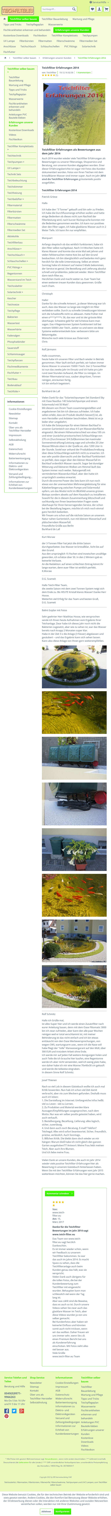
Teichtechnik (14, 155)
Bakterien (12, 317)
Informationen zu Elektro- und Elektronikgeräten (18, 466)
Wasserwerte (16, 99)
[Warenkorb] (106, 9)
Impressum (15, 435)
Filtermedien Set (16, 230)
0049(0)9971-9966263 (12, 1395)
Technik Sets (14, 174)
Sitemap (13, 418)
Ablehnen (46, 1511)
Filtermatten (14, 217)
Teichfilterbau (15, 242)
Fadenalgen (13, 335)
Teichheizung (14, 192)
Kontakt (13, 422)
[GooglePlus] (22, 1412)
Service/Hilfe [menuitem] (99, 2)
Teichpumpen (15, 161)
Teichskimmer (15, 186)
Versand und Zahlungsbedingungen (21, 475)
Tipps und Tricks (18, 89)
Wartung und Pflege (20, 85)
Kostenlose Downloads (21, 130)
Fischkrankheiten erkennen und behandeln (18, 107)
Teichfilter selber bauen (21, 68)
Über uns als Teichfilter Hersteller (20, 429)
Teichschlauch (15, 255)
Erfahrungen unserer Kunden (21, 124)
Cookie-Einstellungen (20, 409)
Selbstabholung (17, 439)
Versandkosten (51, 1459)
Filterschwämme (16, 223)
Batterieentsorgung (19, 458)
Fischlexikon (15, 139)
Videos (12, 134)
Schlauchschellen (17, 261)
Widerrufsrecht (17, 453)
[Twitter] (15, 1412)
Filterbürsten (14, 211)
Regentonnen (14, 273)
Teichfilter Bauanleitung (16, 79)
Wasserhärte (14, 329)
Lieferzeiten (24, 1462)
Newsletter (15, 413)
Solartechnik (14, 292)
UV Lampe (13, 168)
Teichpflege (13, 310)
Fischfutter (13, 372)
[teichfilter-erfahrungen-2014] (74, 114)
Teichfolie (12, 391)
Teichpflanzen (15, 360)
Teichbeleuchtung (17, 180)
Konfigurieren (62, 1511)
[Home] (4, 19)
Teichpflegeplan (17, 94)
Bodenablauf (14, 385)
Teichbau (12, 379)
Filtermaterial (14, 205)
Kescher (11, 298)
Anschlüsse (13, 248)
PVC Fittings (14, 267)
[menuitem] (59, 9)
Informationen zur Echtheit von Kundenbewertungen (20, 485)
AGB (11, 444)
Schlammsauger (16, 354)
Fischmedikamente (17, 366)
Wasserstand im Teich (19, 279)
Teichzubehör (14, 286)
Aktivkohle (13, 236)
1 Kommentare (83, 72)
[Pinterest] (7, 1417)
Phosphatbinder (16, 341)
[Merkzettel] (92, 9)
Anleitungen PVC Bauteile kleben (18, 116)
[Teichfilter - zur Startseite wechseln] (17, 10)
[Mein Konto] (99, 9)
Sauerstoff (13, 348)
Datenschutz (16, 449)
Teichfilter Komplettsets (20, 146)
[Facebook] (8, 1412)
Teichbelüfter (15, 199)
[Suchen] (74, 9)
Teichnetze (13, 304)
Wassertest (13, 323)
